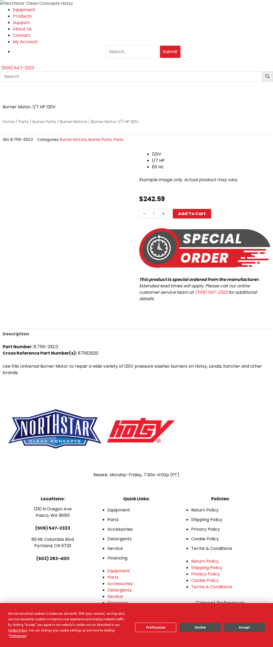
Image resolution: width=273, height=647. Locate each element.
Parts (23, 121)
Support (21, 22)
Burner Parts (44, 121)
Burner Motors (73, 121)
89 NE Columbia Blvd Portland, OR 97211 (52, 542)
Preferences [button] (17, 636)
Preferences (156, 627)
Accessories (120, 529)
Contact (21, 35)
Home (8, 121)
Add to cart (192, 214)
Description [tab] (16, 334)
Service (115, 548)
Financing (117, 558)
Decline (200, 627)
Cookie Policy (205, 539)
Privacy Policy (205, 529)
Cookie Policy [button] (17, 630)
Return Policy (205, 510)
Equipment (24, 10)
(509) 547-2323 (211, 292)
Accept (244, 627)
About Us (22, 29)
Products (22, 16)
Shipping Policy (206, 520)
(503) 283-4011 (52, 558)
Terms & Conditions (211, 548)
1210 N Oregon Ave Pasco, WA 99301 (53, 512)
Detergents (119, 539)
